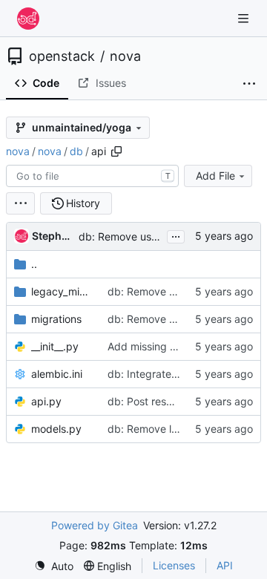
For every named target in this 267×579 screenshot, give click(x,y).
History (83, 203)
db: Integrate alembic (160, 373)
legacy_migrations (62, 291)
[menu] (20, 203)
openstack (62, 56)
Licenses (174, 565)
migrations (56, 319)
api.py (46, 401)
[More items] (249, 83)
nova (125, 56)
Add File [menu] (215, 175)
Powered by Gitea (94, 525)
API (225, 565)
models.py (56, 428)
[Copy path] (116, 151)
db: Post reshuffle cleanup (171, 401)
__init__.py (55, 346)
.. (34, 264)
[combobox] (92, 176)
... (175, 235)
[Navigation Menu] (245, 18)
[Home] (28, 18)
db (76, 151)
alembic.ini (56, 373)
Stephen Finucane (52, 235)
